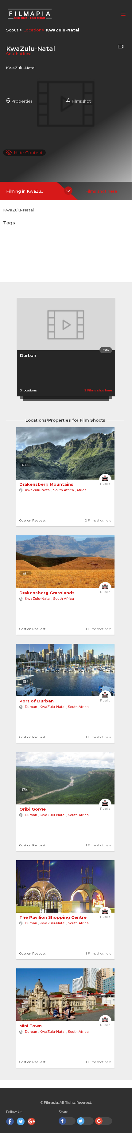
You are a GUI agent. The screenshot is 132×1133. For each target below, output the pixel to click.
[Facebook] (10, 1121)
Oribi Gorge (33, 809)
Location (32, 29)
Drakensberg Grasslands (47, 593)
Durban (28, 355)
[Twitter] (21, 1121)
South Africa (19, 53)
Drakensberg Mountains (47, 484)
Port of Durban (37, 701)
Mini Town (31, 1026)
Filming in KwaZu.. (24, 191)
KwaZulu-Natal (38, 490)
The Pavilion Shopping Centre (53, 917)
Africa (81, 490)
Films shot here (101, 191)
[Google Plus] (31, 1121)
